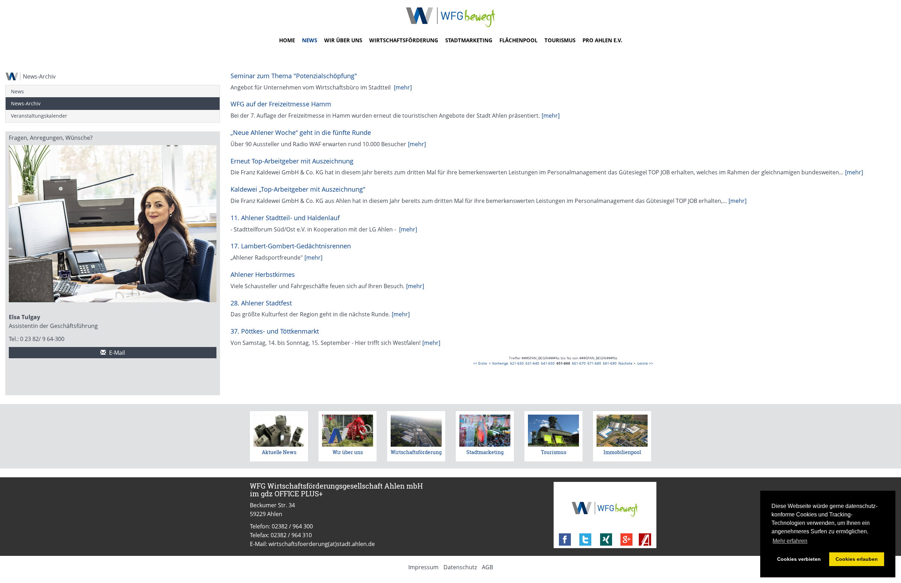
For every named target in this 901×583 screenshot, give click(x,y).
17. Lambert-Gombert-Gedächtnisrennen (291, 246)
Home (287, 40)
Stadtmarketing (468, 40)
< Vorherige (498, 363)
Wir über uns (343, 40)
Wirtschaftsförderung (403, 40)
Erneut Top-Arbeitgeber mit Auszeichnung (292, 161)
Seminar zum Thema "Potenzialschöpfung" (294, 76)
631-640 (532, 363)
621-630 (517, 363)
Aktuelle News (279, 452)
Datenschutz (460, 567)
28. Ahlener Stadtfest (261, 303)
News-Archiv (25, 103)
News (309, 40)
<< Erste (480, 363)
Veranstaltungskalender (39, 115)
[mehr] (403, 87)
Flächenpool (518, 40)
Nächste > (627, 363)
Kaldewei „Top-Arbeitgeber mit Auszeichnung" (298, 189)
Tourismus (559, 40)
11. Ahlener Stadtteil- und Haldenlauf (285, 217)
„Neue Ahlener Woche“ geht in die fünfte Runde (301, 132)
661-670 (579, 363)
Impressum (423, 567)
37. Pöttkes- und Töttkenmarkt (275, 331)
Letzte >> (645, 363)
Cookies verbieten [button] (799, 559)
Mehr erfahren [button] (790, 541)
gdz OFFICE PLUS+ (292, 493)
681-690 (610, 363)
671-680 (594, 363)
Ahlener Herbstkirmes (263, 274)
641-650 (548, 363)
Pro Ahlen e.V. (602, 40)
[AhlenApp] (645, 539)
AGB (487, 567)
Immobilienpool (622, 452)
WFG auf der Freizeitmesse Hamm (281, 104)
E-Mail (116, 352)
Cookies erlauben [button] (857, 559)
